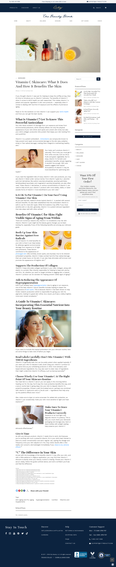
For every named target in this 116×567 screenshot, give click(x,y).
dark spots (30, 289)
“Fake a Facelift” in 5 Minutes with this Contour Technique (92, 102)
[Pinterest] (19, 491)
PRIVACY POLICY (46, 557)
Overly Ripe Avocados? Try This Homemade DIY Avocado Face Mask (92, 93)
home (15, 21)
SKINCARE (58, 21)
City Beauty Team (29, 90)
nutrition (55, 500)
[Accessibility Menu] (113, 564)
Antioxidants (44, 139)
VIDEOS (100, 21)
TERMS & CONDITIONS (62, 557)
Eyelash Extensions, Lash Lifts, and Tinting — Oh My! (92, 119)
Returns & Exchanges (74, 530)
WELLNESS (43, 21)
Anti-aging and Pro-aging (25, 500)
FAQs (67, 539)
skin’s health (64, 112)
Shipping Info (71, 535)
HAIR (71, 21)
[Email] (22, 491)
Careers (44, 535)
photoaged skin (21, 254)
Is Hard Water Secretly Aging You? (91, 110)
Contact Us (70, 543)
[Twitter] (17, 491)
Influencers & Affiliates (52, 530)
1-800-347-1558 (15, 1)
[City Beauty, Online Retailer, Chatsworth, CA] (80, 555)
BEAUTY (28, 21)
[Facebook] (24, 491)
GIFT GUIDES (85, 21)
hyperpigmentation (40, 285)
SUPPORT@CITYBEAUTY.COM (97, 1)
